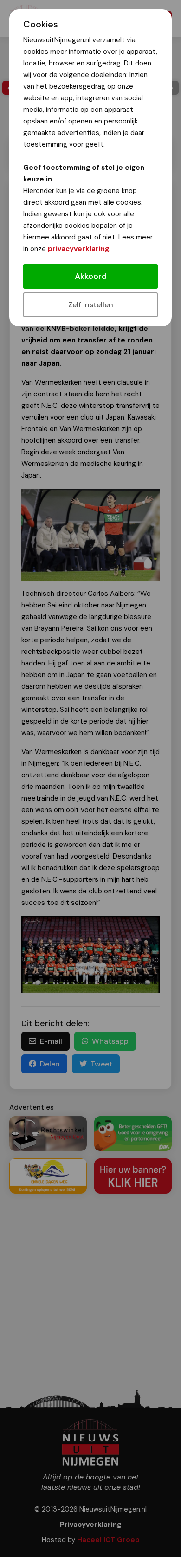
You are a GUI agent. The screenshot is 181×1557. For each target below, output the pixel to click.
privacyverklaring (78, 248)
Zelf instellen (90, 305)
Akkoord (91, 276)
